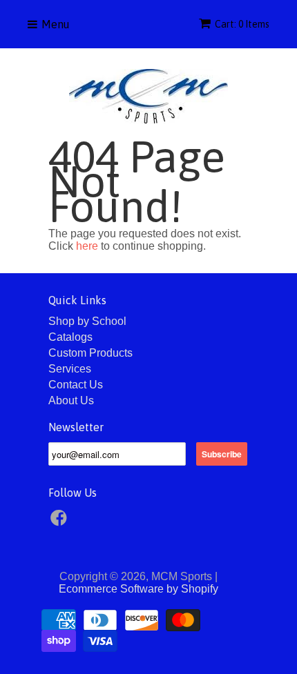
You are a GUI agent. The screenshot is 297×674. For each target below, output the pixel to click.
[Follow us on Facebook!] (60, 522)
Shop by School (87, 321)
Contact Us (75, 384)
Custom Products (90, 353)
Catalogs (70, 337)
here (87, 246)
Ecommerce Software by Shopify (138, 589)
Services (69, 369)
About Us (71, 400)
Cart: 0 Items (242, 24)
